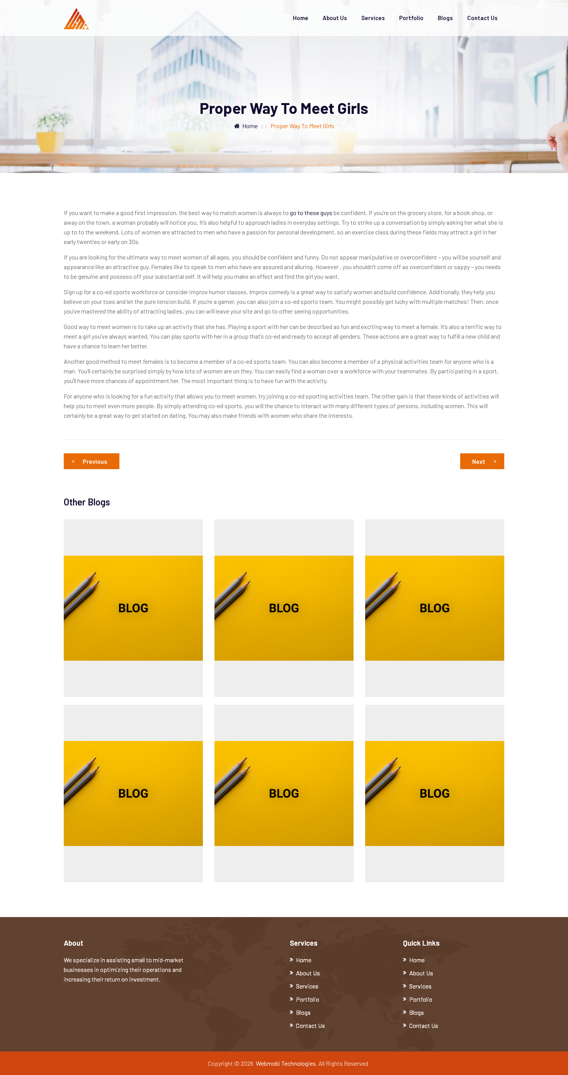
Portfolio (411, 17)
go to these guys (311, 212)
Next (478, 461)
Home (300, 17)
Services (373, 17)
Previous (95, 461)
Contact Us (482, 17)
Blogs (445, 17)
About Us (335, 17)
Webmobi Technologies (286, 1063)
